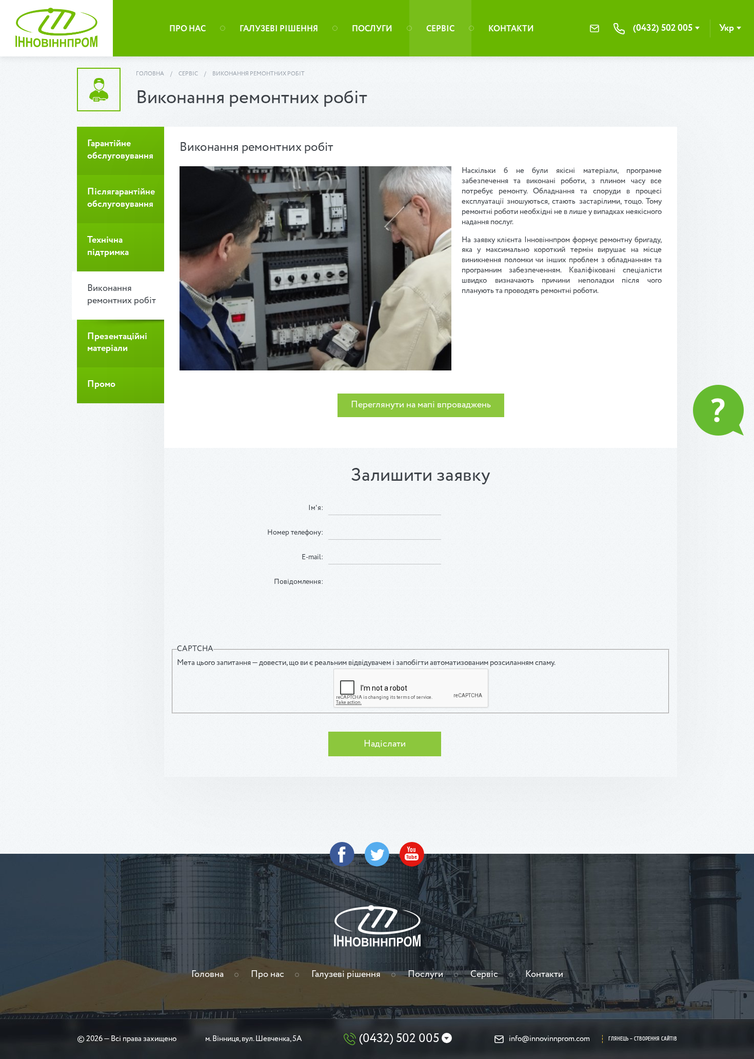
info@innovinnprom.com (594, 28)
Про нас (187, 29)
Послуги (372, 29)
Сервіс (440, 29)
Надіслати (385, 744)
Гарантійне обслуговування (120, 150)
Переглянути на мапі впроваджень (421, 404)
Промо (101, 384)
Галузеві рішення (279, 29)
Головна (150, 74)
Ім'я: (315, 508)
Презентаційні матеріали (117, 343)
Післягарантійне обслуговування (121, 198)
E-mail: (312, 557)
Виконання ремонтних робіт (258, 74)
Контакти (511, 29)
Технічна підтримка (108, 246)
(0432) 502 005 (662, 28)
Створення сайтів (655, 1038)
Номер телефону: (295, 532)
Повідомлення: (298, 582)
